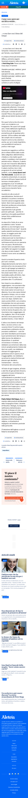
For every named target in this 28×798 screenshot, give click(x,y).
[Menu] (5, 3)
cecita (4, 679)
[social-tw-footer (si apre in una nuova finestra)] (15, 774)
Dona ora (3, 7)
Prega (17, 7)
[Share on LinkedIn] (16, 44)
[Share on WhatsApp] (24, 44)
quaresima (5, 597)
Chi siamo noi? (14, 781)
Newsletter (14, 757)
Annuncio (14, 761)
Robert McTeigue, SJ (20, 24)
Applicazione (14, 759)
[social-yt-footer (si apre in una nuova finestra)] (9, 774)
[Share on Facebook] (13, 44)
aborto (4, 560)
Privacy (14, 793)
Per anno (14, 768)
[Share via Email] (21, 44)
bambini (5, 623)
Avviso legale (14, 784)
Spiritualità (14, 748)
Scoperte (14, 750)
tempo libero (5, 450)
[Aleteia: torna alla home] (14, 2)
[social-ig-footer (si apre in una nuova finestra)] (18, 774)
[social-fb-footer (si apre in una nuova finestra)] (12, 774)
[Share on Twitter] (19, 44)
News (14, 743)
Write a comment (14, 526)
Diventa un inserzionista (14, 787)
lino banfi (5, 651)
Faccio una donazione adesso (13, 498)
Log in (19, 520)
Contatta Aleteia (14, 790)
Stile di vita (4, 12)
